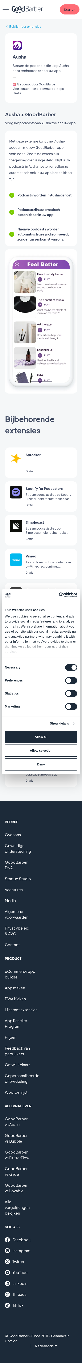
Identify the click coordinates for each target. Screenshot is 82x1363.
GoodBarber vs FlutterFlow (17, 1155)
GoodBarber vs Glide (16, 1171)
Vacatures (14, 889)
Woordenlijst (16, 1092)
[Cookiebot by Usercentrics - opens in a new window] (59, 595)
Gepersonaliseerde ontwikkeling (22, 1078)
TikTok (18, 1305)
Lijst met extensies (21, 1009)
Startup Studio (18, 878)
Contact (12, 944)
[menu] (6, 9)
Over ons (13, 834)
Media (10, 900)
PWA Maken (15, 998)
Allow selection (41, 750)
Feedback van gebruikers (17, 1051)
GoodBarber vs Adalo (16, 1121)
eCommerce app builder (20, 974)
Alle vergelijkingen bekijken (17, 1207)
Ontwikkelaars (17, 1064)
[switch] (71, 680)
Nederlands (44, 1346)
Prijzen (10, 1037)
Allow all (41, 737)
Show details (59, 723)
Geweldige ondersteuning (18, 848)
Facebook (21, 1239)
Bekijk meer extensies (25, 26)
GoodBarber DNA (16, 865)
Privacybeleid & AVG (17, 931)
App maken (15, 987)
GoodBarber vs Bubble (16, 1138)
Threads (19, 1294)
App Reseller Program (16, 1023)
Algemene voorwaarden (16, 914)
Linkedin (19, 1283)
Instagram (21, 1250)
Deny (41, 764)
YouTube (20, 1272)
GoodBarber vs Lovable (16, 1188)
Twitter (18, 1261)
